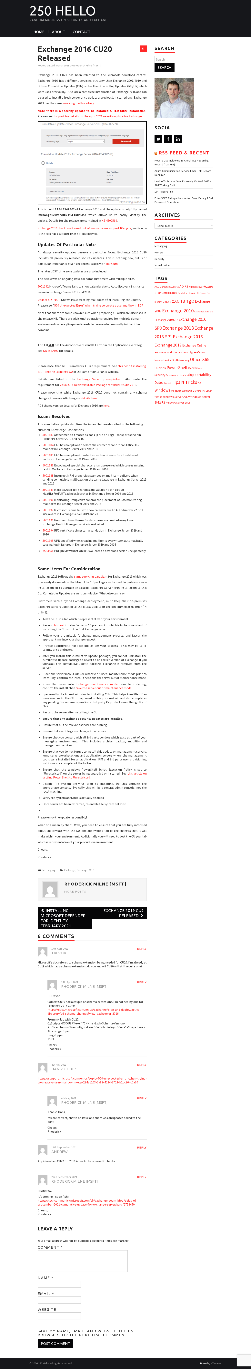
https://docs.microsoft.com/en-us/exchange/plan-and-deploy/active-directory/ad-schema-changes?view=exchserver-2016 (94, 1011)
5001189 (48, 490)
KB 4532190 (50, 351)
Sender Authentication (177, 375)
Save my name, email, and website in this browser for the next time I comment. (85, 1333)
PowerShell (177, 367)
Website (47, 1309)
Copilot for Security (187, 293)
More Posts (75, 891)
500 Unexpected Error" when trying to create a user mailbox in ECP (98, 305)
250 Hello (62, 10)
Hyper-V (194, 352)
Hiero (203, 1363)
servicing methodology (78, 103)
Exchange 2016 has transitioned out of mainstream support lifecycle (84, 228)
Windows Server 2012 (176, 397)
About (58, 32)
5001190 (48, 500)
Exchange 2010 (178, 310)
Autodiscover (196, 286)
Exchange (69, 870)
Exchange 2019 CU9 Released (123, 913)
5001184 (48, 445)
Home (38, 32)
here (106, 405)
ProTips (159, 252)
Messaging (49, 870)
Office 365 (199, 359)
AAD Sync (174, 287)
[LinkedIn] (178, 139)
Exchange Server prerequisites (99, 379)
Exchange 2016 (85, 870)
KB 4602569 (109, 220)
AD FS (183, 286)
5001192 (43, 286)
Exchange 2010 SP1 (203, 311)
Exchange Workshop (166, 352)
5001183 (48, 435)
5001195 (48, 541)
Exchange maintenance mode (97, 684)
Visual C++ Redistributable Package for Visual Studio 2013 (98, 385)
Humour (183, 352)
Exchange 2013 (178, 328)
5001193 (48, 520)
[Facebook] (168, 139)
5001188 (48, 475)
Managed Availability (165, 360)
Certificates (169, 293)
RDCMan (197, 368)
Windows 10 (189, 390)
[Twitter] (158, 139)
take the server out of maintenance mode (103, 688)
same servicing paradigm (90, 576)
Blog (158, 293)
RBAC (190, 368)
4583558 (48, 551)
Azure (208, 286)
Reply (142, 948)
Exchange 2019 (168, 345)
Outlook (160, 368)
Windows (162, 390)
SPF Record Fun (164, 191)
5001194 (48, 530)
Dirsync (167, 301)
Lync (203, 352)
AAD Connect (162, 286)
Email (46, 1294)
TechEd (167, 383)
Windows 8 (176, 390)
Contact (81, 32)
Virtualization (162, 265)
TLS (199, 383)
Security (159, 259)
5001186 (48, 465)
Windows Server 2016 (178, 402)
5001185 (48, 455)
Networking (182, 360)
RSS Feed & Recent (184, 152)
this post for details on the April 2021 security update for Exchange (97, 116)
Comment (50, 1247)
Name (46, 1278)
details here (89, 398)
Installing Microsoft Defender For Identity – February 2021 (63, 918)
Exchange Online (194, 345)
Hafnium (112, 264)
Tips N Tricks (184, 382)
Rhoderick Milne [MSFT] (87, 65)
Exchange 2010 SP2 (166, 320)
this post (59, 625)
